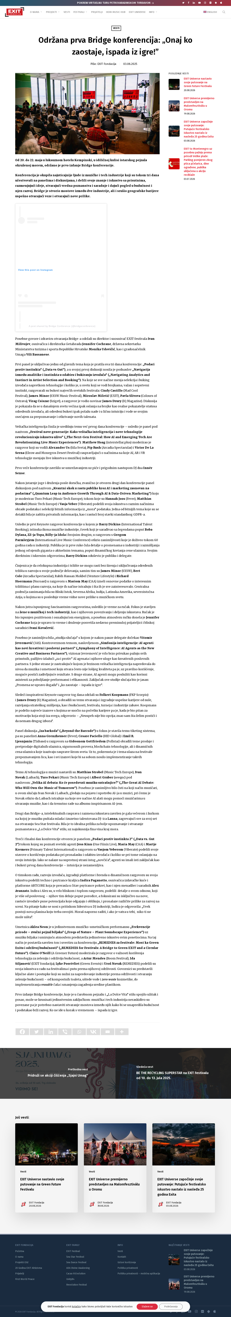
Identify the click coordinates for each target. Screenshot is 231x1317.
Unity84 (70, 1279)
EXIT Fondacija (106, 64)
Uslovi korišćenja (127, 1262)
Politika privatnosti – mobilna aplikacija (139, 1273)
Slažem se (147, 1306)
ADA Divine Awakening (78, 1268)
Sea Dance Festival (76, 1262)
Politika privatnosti (128, 1268)
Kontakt (122, 1256)
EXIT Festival (73, 1251)
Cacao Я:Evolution (75, 1273)
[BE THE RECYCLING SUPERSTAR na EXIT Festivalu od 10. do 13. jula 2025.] (173, 1073)
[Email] (107, 1031)
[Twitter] (36, 1031)
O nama (19, 1256)
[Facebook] (22, 1031)
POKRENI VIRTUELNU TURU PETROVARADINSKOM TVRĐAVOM (114, 2)
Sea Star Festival (75, 1256)
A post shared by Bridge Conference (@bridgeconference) (62, 326)
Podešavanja (171, 1306)
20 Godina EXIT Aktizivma (28, 1268)
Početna (19, 1251)
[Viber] (65, 1031)
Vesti (116, 28)
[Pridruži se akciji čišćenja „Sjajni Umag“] (58, 1073)
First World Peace (24, 1279)
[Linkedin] (50, 1031)
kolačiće (76, 1306)
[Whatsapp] (79, 1031)
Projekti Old (21, 1262)
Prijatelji (19, 1273)
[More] (122, 1031)
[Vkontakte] (93, 1031)
